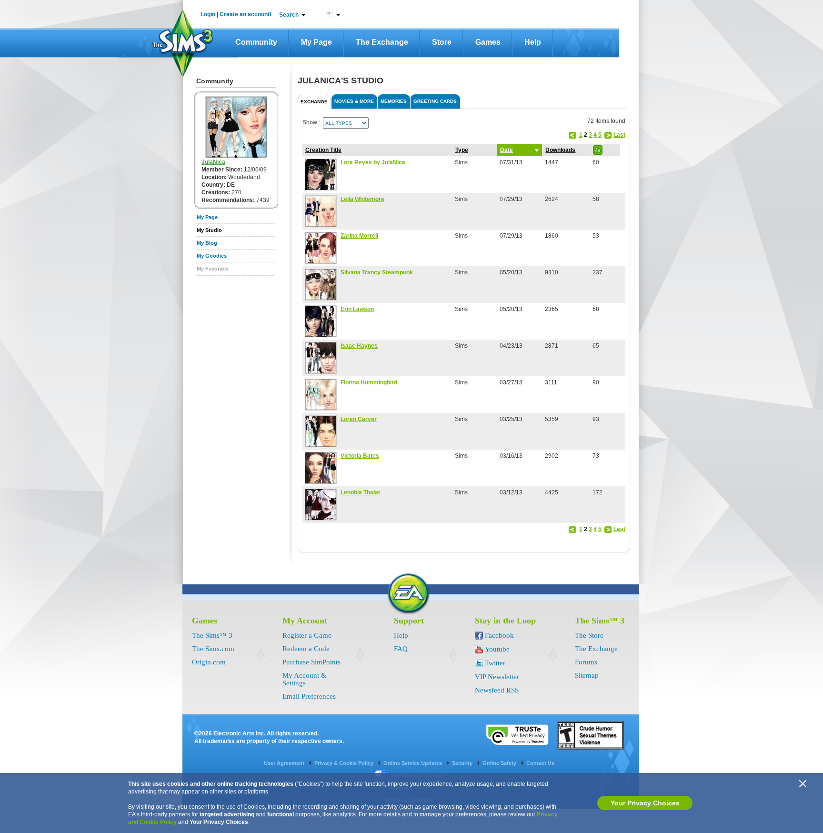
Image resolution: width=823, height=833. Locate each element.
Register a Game (306, 635)
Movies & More (354, 101)
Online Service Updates (413, 763)
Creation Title (323, 150)
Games (488, 42)
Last (619, 134)
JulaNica (213, 162)
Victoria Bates (360, 455)
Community (256, 42)
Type (461, 150)
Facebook (499, 635)
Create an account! (245, 14)
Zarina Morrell (359, 235)
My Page (316, 42)
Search (289, 14)
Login (208, 14)
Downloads (560, 150)
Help (532, 42)
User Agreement (285, 763)
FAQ (401, 648)
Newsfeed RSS (497, 690)
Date (506, 150)
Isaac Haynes (359, 345)
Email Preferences (309, 696)
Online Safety (500, 763)
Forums (586, 662)
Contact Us (540, 763)
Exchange (314, 101)
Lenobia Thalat (360, 492)
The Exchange (382, 42)
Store (442, 42)
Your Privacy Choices (645, 803)
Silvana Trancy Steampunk (377, 272)
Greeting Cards (435, 101)
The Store (589, 635)
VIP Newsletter (497, 677)
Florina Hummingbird (369, 382)
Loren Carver (359, 419)
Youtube (497, 649)
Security (463, 763)
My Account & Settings (304, 679)
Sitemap (587, 675)
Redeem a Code (306, 648)
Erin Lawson (357, 309)
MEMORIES (394, 101)
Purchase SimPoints (311, 662)
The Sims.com (213, 648)
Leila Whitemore (362, 199)
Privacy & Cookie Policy (344, 763)
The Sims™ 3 (212, 635)
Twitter (495, 663)
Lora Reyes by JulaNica (373, 162)
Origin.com (209, 662)
